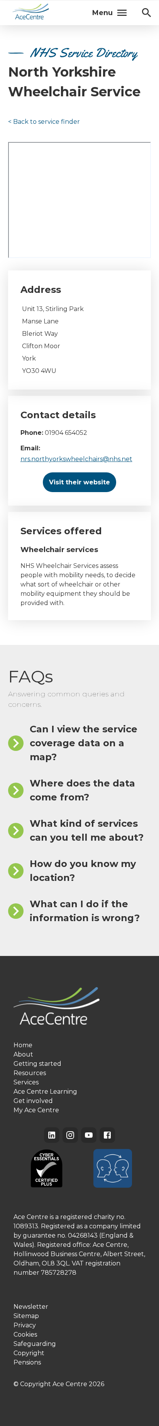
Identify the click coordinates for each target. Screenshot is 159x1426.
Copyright (29, 1353)
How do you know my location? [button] (83, 870)
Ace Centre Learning (45, 1091)
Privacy (25, 1325)
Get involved (33, 1101)
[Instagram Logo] (70, 1135)
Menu (102, 13)
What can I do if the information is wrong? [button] (85, 910)
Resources (30, 1073)
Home (23, 1045)
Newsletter (31, 1306)
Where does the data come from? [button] (82, 790)
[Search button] (146, 12)
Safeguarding (35, 1343)
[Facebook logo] (107, 1135)
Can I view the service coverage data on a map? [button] (83, 743)
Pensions (27, 1362)
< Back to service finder (44, 121)
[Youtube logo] (88, 1135)
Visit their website (79, 482)
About (23, 1054)
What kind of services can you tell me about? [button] (87, 830)
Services (26, 1082)
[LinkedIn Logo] (51, 1135)
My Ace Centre (36, 1110)
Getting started (37, 1063)
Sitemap (26, 1316)
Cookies (25, 1334)
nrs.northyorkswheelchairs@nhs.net (76, 459)
